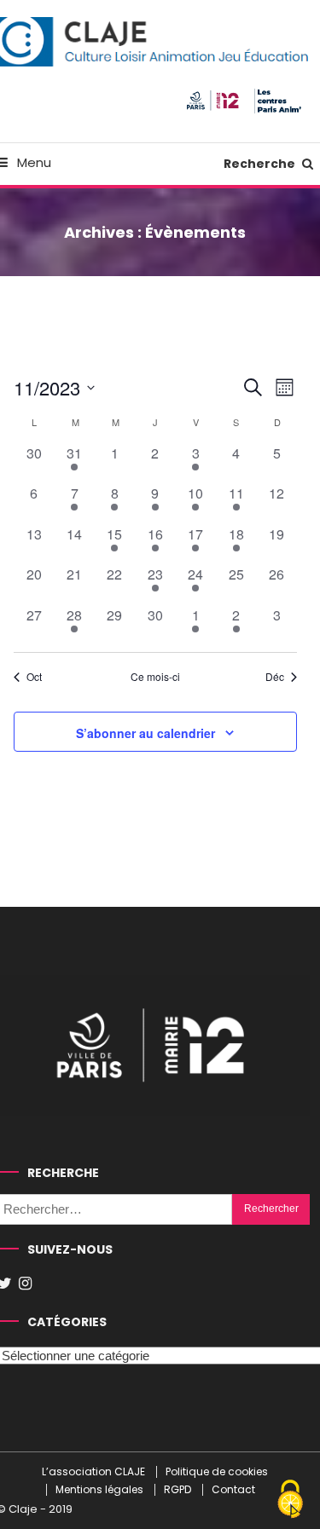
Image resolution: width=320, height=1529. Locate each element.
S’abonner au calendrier (145, 732)
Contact (233, 1490)
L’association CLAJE (93, 1472)
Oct (34, 677)
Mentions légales (99, 1490)
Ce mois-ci (155, 677)
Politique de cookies (217, 1472)
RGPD (177, 1490)
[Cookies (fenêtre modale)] (290, 1500)
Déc (274, 677)
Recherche (261, 163)
